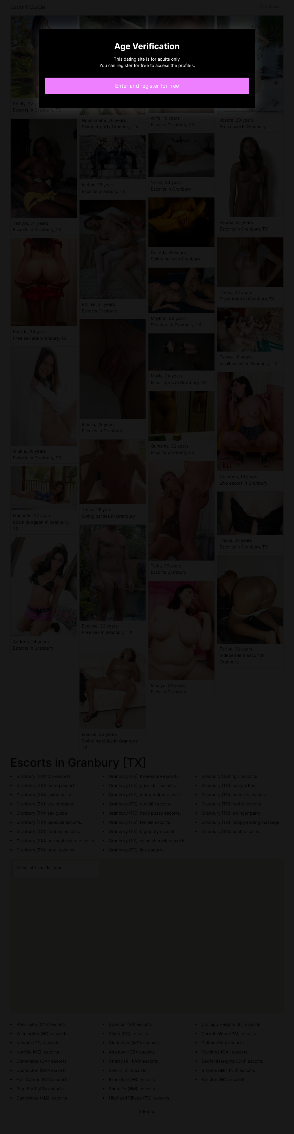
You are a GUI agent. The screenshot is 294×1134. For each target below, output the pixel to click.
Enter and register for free (147, 86)
